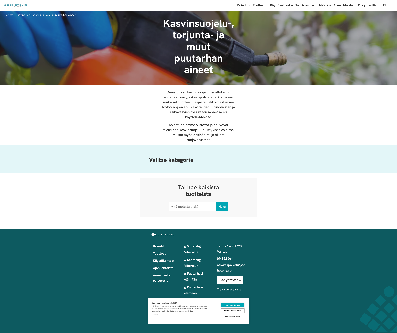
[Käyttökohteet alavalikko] (292, 5)
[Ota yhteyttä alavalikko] (377, 5)
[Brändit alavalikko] (249, 5)
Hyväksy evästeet (232, 305)
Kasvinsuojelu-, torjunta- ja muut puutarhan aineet (46, 15)
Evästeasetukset (232, 316)
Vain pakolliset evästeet (232, 310)
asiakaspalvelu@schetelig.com (231, 268)
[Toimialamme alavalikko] (316, 5)
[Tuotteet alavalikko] (266, 5)
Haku (222, 207)
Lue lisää (155, 314)
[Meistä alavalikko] (330, 5)
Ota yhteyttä (229, 280)
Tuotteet (8, 15)
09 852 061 (225, 258)
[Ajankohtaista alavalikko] (355, 5)
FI (384, 5)
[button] (390, 5)
